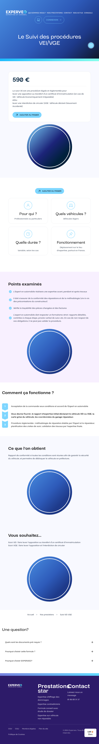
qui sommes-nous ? (37, 13)
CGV (10, 728)
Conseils (88, 13)
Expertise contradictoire (49, 704)
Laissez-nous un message (74, 694)
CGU (17, 728)
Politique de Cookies (16, 734)
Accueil (30, 614)
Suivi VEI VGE (66, 614)
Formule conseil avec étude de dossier (48, 710)
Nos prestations (47, 614)
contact (68, 13)
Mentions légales (29, 728)
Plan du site (43, 728)
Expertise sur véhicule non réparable (48, 717)
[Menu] (94, 730)
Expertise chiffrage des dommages (48, 698)
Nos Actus (78, 13)
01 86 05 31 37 (73, 699)
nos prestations (55, 13)
